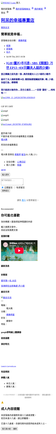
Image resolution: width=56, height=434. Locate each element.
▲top (3, 169)
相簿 (8, 46)
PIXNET (12, 395)
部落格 (9, 49)
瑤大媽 (4, 139)
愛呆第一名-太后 (8, 281)
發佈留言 (5, 191)
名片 (8, 52)
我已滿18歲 (6, 429)
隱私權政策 (46, 395)
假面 (19, 165)
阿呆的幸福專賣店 (17, 20)
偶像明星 (22, 40)
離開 (15, 429)
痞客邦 (18, 154)
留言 (23, 154)
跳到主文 (5, 27)
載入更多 (5, 175)
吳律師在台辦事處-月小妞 (13, 286)
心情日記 (21, 162)
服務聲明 (28, 397)
